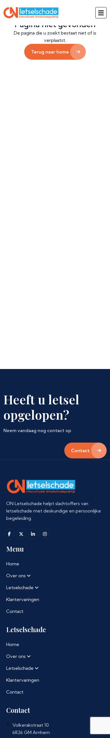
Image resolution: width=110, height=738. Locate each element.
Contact (14, 611)
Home (12, 564)
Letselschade (20, 587)
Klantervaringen (22, 599)
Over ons (16, 575)
